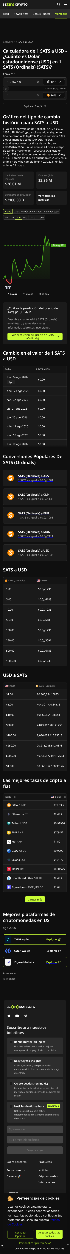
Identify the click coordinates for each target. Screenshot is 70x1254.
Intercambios (46, 1182)
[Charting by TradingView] (8, 287)
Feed (6, 13)
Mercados (61, 13)
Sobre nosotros (16, 1170)
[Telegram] (25, 1016)
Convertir (9, 41)
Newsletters (20, 13)
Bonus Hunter (41, 13)
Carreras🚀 (14, 1176)
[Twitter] (9, 1016)
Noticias (43, 1170)
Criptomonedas (48, 1176)
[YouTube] (17, 1016)
